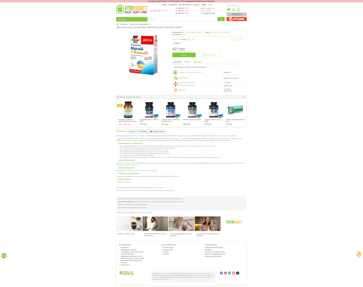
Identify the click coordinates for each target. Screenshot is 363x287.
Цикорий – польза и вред (126, 234)
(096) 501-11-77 (182, 8)
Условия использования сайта (215, 252)
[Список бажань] (228, 10)
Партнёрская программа (213, 256)
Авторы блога (125, 265)
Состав (132, 131)
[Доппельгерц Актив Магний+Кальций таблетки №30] (143, 54)
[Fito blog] (234, 221)
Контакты (124, 263)
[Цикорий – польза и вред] (129, 223)
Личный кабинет (168, 247)
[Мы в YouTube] (233, 273)
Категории (122, 19)
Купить (184, 55)
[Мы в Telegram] (229, 273)
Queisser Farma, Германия (193, 32)
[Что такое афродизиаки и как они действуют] (181, 223)
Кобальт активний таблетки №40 (235, 120)
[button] (238, 10)
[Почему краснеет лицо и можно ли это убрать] (208, 223)
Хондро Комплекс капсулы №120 (213, 120)
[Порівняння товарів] (233, 10)
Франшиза (208, 250)
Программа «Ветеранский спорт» (132, 260)
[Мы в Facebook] (221, 273)
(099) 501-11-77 (182, 13)
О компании (125, 247)
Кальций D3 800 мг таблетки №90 (149, 120)
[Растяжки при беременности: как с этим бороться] (155, 223)
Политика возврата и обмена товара (133, 258)
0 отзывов (184, 39)
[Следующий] (240, 39)
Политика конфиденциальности (215, 254)
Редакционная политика (129, 250)
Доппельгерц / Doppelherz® (220, 32)
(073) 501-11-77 (182, 11)
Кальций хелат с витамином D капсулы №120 (170, 120)
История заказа (168, 250)
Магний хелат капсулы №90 (192, 119)
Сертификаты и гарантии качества (132, 252)
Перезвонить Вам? (209, 13)
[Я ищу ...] (221, 19)
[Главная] (117, 24)
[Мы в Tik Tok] (237, 273)
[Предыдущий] (233, 39)
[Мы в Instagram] (225, 273)
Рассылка (166, 254)
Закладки (166, 252)
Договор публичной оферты (214, 247)
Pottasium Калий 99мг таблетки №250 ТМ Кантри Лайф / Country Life (127, 121)
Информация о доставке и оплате (132, 256)
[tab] (177, 62)
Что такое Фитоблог (127, 254)
